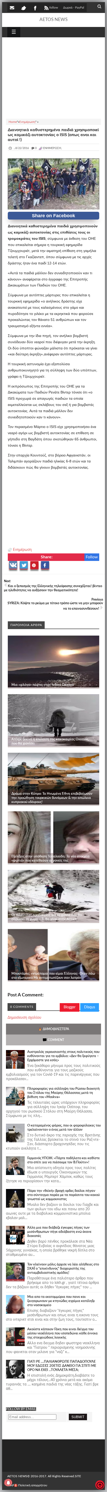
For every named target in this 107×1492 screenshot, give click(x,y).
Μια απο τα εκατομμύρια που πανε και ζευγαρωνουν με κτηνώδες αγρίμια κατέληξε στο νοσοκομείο (61, 1301)
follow (53, 7)
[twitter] (23, 7)
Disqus (89, 1007)
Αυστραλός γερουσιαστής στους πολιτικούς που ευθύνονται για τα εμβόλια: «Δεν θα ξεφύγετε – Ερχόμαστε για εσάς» (63, 1056)
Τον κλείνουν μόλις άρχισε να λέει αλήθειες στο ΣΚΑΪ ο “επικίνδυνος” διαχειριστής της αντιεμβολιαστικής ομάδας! (63, 1269)
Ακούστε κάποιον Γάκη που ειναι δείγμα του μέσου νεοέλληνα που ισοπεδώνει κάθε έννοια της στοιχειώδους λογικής (62, 1333)
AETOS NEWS (53, 19)
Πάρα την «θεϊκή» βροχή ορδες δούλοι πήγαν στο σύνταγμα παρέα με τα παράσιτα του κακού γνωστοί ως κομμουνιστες (63, 1195)
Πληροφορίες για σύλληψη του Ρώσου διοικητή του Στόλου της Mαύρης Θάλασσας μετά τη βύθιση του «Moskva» (63, 1093)
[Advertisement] (53, 77)
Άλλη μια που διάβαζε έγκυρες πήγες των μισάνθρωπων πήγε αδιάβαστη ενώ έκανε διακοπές (59, 1232)
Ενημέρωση (22, 550)
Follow (92, 557)
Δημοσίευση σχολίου (24, 1017)
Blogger (70, 1007)
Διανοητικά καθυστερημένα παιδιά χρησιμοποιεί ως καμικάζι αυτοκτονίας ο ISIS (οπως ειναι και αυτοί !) (53, 135)
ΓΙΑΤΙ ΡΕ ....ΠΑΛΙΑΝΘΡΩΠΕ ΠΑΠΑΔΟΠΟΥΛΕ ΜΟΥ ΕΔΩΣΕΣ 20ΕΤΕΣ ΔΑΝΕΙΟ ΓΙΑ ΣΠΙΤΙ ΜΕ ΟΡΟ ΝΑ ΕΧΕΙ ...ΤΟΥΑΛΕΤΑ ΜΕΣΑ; (61, 1366)
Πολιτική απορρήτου (32, 1485)
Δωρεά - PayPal (73, 7)
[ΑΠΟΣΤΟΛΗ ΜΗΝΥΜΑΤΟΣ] (12, 7)
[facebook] (35, 7)
